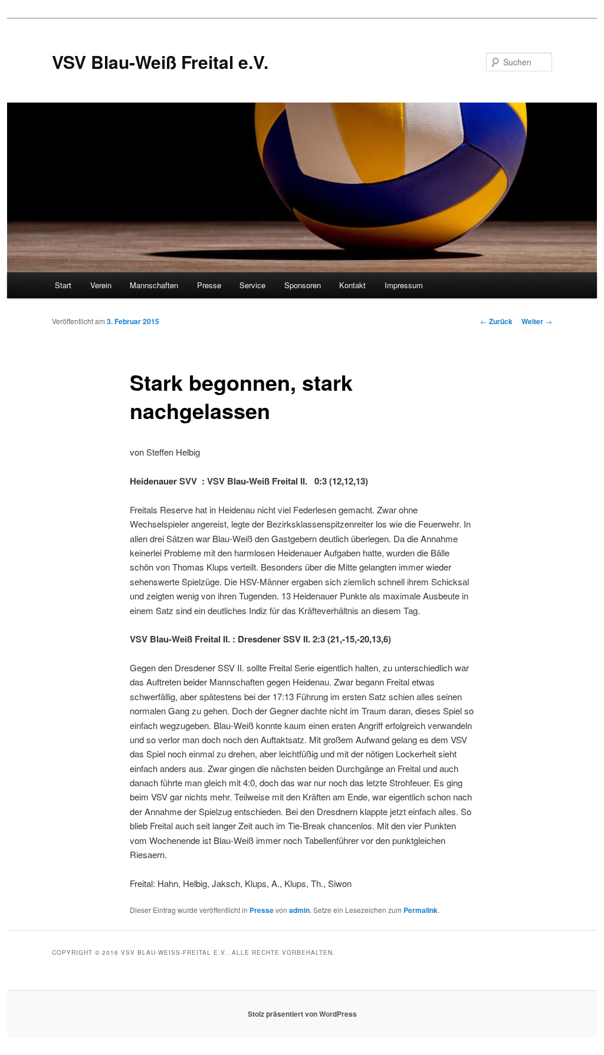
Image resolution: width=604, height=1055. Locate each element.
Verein (100, 285)
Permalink (420, 910)
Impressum (404, 285)
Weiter (536, 321)
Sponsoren (302, 285)
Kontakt (352, 285)
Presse (209, 285)
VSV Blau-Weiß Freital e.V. (160, 61)
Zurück (496, 321)
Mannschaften (154, 285)
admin (299, 910)
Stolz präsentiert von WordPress (302, 1013)
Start (63, 285)
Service (252, 285)
